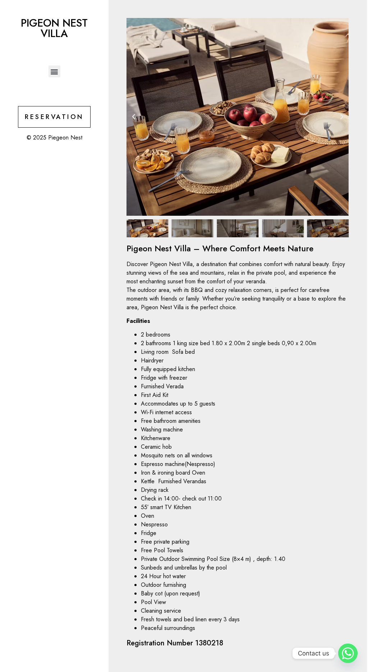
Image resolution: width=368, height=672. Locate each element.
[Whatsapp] (348, 653)
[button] (54, 71)
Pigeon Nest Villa (54, 28)
